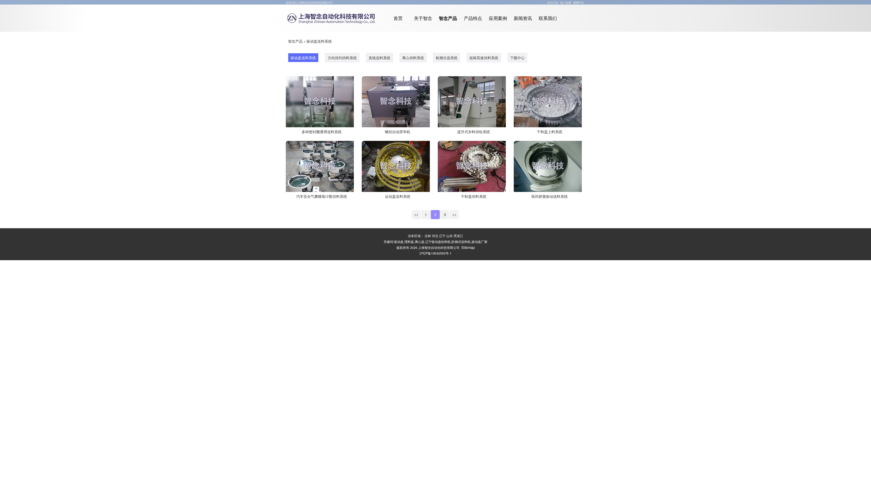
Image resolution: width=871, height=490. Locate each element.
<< (416, 214)
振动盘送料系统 (319, 41)
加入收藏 (565, 2)
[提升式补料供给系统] (472, 124)
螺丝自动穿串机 (397, 131)
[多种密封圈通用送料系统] (320, 124)
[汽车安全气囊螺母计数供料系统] (320, 189)
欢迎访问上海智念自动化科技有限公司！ (310, 2)
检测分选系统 (447, 57)
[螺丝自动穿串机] (396, 124)
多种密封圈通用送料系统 (322, 131)
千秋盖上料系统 (549, 131)
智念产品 (295, 41)
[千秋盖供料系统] (472, 189)
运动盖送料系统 (397, 196)
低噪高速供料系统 (483, 57)
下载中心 (517, 57)
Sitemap (468, 247)
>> (454, 214)
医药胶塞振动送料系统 (549, 196)
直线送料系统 (379, 57)
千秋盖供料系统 (473, 196)
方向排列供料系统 (342, 57)
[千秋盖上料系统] (548, 124)
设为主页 (552, 2)
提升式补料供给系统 (473, 131)
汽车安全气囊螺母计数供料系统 (321, 196)
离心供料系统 (413, 57)
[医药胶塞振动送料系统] (548, 189)
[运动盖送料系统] (396, 189)
